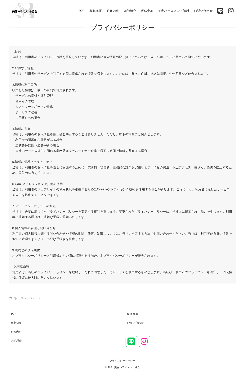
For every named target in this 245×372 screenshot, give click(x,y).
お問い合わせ (135, 322)
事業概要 (16, 322)
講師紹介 (16, 340)
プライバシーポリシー (122, 360)
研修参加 (132, 313)
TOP (13, 313)
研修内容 (16, 331)
